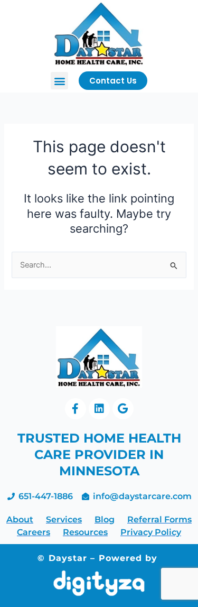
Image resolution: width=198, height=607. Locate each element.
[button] (59, 80)
